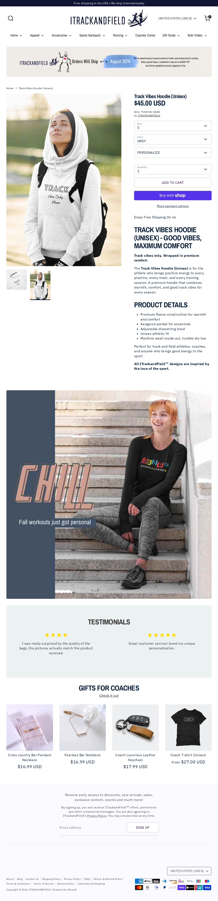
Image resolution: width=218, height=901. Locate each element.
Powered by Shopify (64, 889)
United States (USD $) (175, 18)
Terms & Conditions (18, 883)
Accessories (60, 35)
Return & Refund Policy (108, 879)
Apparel (35, 35)
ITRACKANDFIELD (149, 115)
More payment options (173, 206)
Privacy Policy (96, 816)
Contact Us (32, 879)
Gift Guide (169, 35)
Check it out (109, 695)
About (10, 879)
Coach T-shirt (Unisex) (188, 755)
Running (118, 35)
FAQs (87, 879)
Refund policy (65, 883)
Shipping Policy (51, 879)
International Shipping (91, 883)
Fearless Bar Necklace (82, 755)
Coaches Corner (145, 35)
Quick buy (30, 744)
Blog (20, 879)
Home (14, 35)
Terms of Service (43, 883)
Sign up (143, 827)
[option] (109, 62)
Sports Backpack (90, 35)
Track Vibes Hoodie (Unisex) (36, 88)
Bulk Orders (195, 35)
